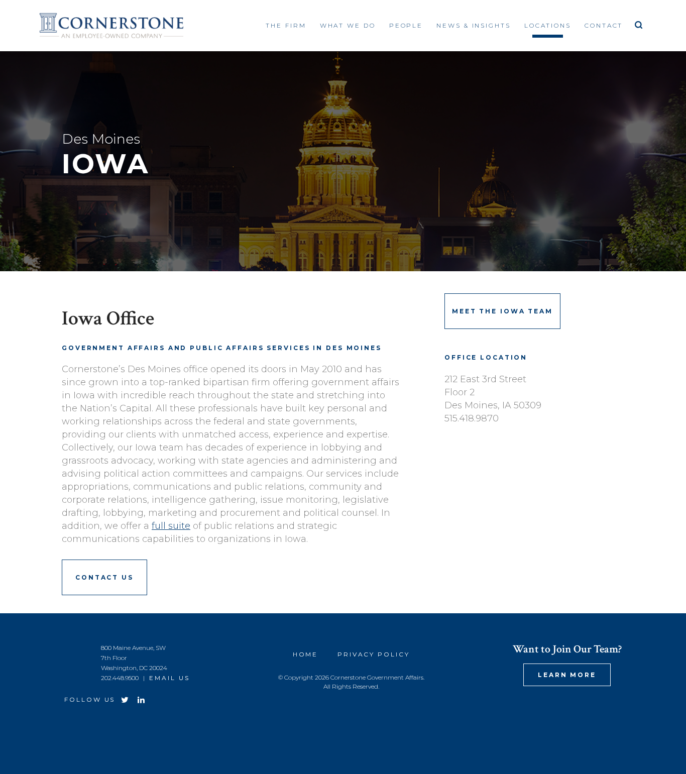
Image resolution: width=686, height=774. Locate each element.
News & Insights (473, 25)
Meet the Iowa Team (502, 311)
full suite (171, 525)
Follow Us (89, 699)
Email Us (169, 678)
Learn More (567, 675)
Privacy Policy (373, 654)
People (406, 25)
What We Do (348, 25)
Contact (604, 25)
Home (305, 654)
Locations (547, 25)
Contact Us (104, 577)
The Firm (286, 25)
